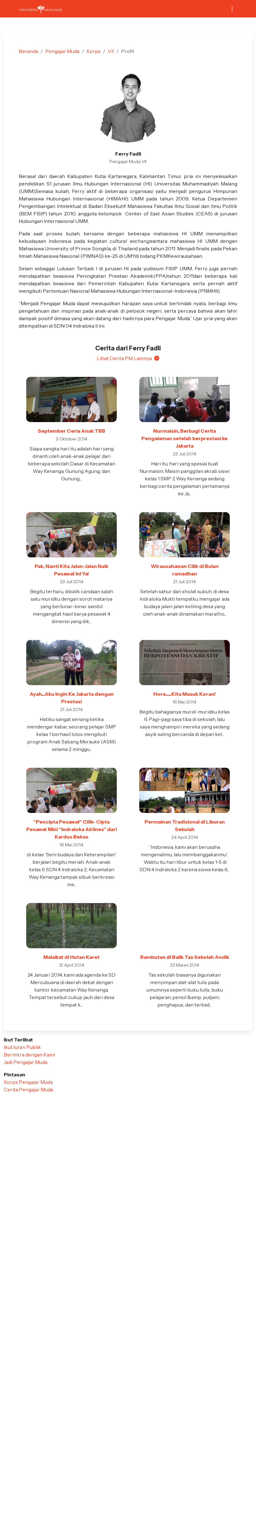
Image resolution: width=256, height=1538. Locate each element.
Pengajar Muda (62, 51)
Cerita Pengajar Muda (28, 1089)
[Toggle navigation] (232, 8)
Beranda (28, 51)
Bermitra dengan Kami (29, 1054)
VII (111, 51)
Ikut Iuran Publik (22, 1047)
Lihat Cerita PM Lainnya (124, 358)
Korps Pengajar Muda (28, 1082)
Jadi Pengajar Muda (25, 1062)
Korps (93, 51)
